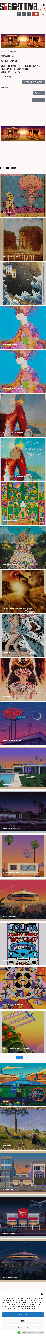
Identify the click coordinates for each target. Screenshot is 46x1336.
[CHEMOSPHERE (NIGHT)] (23, 1260)
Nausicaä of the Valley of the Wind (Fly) (16, 1049)
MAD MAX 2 (6, 1101)
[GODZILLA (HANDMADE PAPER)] (23, 283)
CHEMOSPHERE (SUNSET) (10, 917)
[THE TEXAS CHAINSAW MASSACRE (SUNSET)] (23, 591)
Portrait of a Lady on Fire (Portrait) (14, 476)
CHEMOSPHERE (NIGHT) (10, 1277)
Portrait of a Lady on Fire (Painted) (14, 432)
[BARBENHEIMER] (23, 195)
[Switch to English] (44, 5)
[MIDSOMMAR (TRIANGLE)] (23, 503)
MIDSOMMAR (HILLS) (9, 1145)
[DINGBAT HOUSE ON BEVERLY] (23, 856)
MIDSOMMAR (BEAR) (9, 696)
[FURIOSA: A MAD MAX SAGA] (23, 239)
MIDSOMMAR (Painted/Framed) (13, 388)
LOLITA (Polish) (7, 961)
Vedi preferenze (23, 1327)
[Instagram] (24, 14)
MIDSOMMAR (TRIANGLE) (10, 520)
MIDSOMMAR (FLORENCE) (10, 564)
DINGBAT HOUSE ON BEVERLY (11, 873)
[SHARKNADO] (23, 635)
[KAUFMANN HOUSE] (23, 768)
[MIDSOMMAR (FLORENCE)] (23, 547)
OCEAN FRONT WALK (8, 1189)
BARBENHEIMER (8, 212)
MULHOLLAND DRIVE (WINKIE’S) (12, 740)
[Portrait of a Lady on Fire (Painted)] (23, 415)
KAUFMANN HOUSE (8, 785)
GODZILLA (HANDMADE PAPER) (11, 300)
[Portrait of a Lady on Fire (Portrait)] (23, 459)
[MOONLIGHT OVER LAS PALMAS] (23, 812)
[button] (43, 1294)
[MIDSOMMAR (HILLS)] (23, 1128)
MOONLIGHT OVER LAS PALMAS (11, 829)
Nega (23, 1321)
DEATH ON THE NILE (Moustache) (13, 1005)
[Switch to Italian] (44, 8)
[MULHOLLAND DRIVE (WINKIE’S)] (23, 723)
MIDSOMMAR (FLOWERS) (10, 344)
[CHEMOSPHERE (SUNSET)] (23, 900)
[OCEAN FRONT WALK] (23, 1172)
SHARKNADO (6, 652)
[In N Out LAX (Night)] (23, 1216)
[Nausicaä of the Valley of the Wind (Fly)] (23, 1032)
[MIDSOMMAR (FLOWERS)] (23, 327)
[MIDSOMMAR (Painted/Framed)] (23, 371)
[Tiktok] (29, 14)
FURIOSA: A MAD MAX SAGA (10, 256)
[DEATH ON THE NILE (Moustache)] (23, 988)
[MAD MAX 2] (23, 1084)
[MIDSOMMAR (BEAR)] (23, 679)
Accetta (23, 1315)
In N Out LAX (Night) (9, 1233)
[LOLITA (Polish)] (23, 944)
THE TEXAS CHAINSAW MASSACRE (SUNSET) (15, 608)
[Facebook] (19, 14)
